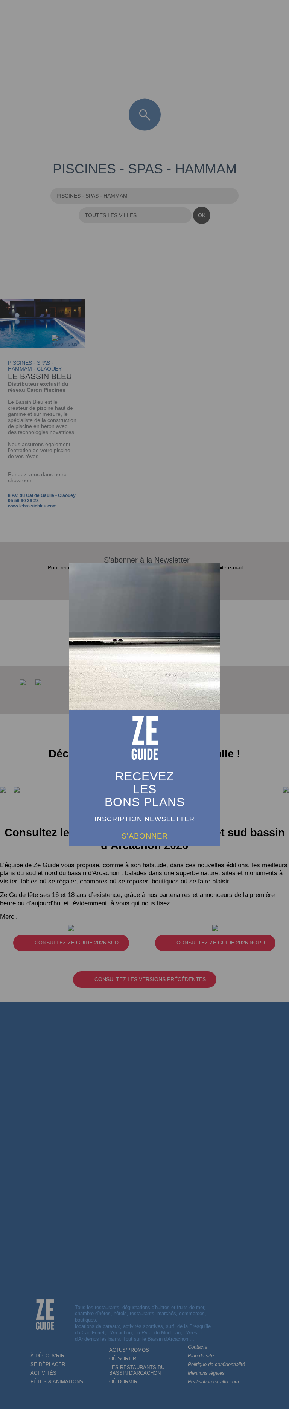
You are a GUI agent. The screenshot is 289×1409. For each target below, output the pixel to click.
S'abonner (145, 836)
